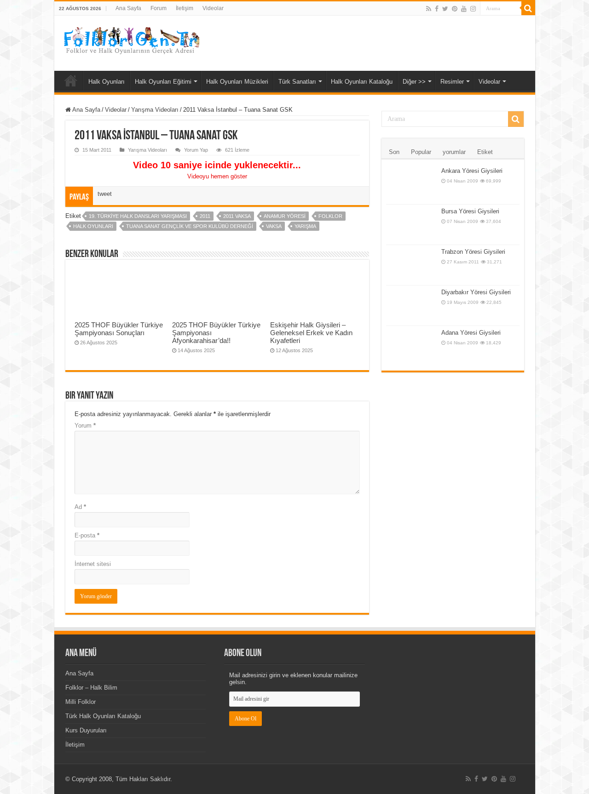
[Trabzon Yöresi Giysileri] (411, 265)
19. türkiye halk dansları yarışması (138, 216)
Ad (80, 506)
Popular (421, 152)
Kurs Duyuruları (86, 730)
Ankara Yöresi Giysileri (471, 170)
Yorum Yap (196, 150)
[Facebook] (436, 8)
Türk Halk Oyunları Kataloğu (103, 716)
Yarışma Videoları (155, 109)
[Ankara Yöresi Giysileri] (411, 184)
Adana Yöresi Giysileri (471, 332)
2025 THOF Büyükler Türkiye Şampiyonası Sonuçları (119, 329)
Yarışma (305, 226)
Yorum (85, 425)
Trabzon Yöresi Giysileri (473, 251)
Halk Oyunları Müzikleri (237, 81)
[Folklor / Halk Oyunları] (130, 41)
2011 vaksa (237, 216)
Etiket (485, 152)
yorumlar (454, 152)
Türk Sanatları (297, 81)
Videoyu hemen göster (217, 176)
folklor (330, 216)
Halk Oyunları (106, 81)
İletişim (184, 8)
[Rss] (428, 8)
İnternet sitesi (93, 563)
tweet (105, 193)
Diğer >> (414, 81)
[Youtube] (464, 8)
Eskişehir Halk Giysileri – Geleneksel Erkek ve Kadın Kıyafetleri (311, 332)
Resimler (452, 81)
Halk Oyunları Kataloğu (362, 81)
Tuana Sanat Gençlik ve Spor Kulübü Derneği (189, 226)
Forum (158, 8)
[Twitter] (445, 8)
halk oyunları (93, 226)
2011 (205, 216)
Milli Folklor (80, 701)
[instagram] (473, 8)
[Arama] (528, 8)
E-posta (87, 535)
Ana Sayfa (128, 8)
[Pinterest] (454, 8)
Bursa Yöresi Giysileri (470, 211)
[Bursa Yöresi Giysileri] (411, 224)
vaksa (274, 226)
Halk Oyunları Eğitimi (163, 81)
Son (394, 152)
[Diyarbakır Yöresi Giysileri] (411, 305)
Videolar (213, 8)
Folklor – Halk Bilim (91, 687)
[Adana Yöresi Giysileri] (411, 346)
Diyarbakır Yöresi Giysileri (476, 292)
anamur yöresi (285, 216)
